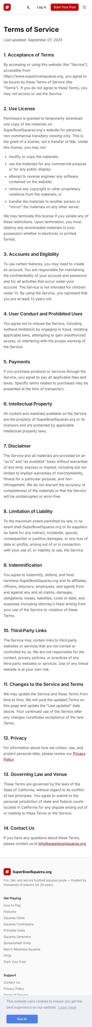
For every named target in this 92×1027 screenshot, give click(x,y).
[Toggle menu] (84, 7)
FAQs (7, 955)
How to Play (12, 905)
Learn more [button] (67, 1007)
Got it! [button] (22, 1019)
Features (10, 911)
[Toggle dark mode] (29, 7)
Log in (41, 7)
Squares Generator (17, 937)
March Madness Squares (22, 949)
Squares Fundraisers (18, 924)
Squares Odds (14, 918)
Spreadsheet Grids (17, 943)
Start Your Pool (65, 7)
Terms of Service (16, 995)
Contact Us (12, 982)
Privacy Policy (14, 988)
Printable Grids (14, 930)
